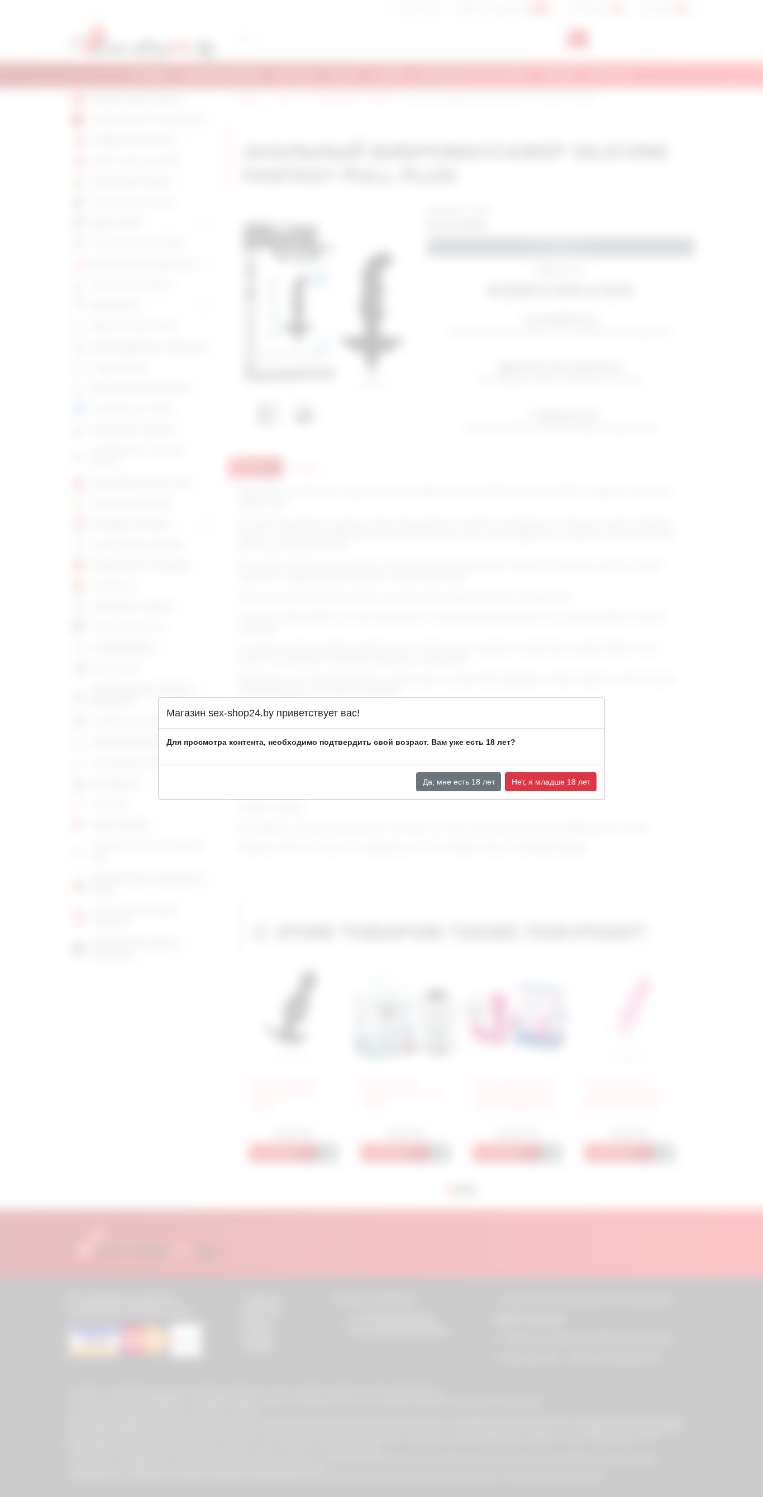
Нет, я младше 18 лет (551, 781)
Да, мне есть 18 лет (459, 781)
